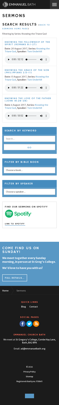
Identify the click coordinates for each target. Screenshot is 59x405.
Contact (33, 307)
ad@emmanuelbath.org (33, 348)
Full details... (15, 278)
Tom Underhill (34, 51)
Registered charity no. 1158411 (29, 381)
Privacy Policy (29, 372)
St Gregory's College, (36, 341)
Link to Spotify (15, 224)
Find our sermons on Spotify (26, 206)
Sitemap (29, 376)
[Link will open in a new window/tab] (23, 324)
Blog (23, 307)
